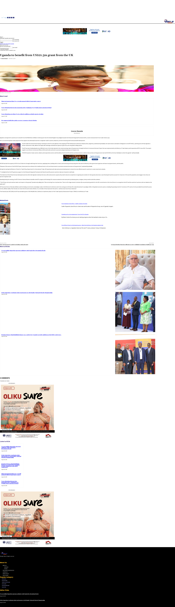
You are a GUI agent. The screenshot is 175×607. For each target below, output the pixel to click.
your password (16, 41)
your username (16, 39)
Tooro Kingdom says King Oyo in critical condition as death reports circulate (22, 114)
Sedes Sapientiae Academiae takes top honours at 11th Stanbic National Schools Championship (26, 292)
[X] (13, 17)
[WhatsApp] (146, 61)
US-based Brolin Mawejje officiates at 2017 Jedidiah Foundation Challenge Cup (132, 244)
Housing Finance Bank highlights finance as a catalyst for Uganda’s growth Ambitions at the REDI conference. (31, 335)
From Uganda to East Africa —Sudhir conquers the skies (74, 203)
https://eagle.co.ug (77, 133)
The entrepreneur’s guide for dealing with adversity (14, 244)
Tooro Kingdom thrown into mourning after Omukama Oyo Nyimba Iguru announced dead (26, 107)
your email (15, 47)
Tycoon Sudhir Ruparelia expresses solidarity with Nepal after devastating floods (23, 250)
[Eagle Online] (169, 21)
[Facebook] (8, 17)
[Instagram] (9, 17)
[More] (151, 61)
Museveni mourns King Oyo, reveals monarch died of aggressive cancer (21, 101)
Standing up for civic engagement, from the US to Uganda (75, 214)
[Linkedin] (11, 17)
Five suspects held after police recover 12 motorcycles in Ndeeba (19, 120)
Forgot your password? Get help (7, 43)
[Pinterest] (141, 61)
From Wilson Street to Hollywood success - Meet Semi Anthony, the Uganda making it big (82, 225)
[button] (64, 25)
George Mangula (4, 58)
